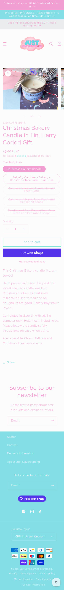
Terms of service (23, 579)
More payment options (32, 261)
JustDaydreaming (29, 569)
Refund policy (28, 573)
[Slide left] (24, 116)
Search (11, 436)
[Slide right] (40, 116)
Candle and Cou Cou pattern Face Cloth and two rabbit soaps (34, 212)
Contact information (34, 585)
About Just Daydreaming (23, 461)
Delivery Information (20, 453)
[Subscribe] (53, 420)
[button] (5, 44)
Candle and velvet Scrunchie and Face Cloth (31, 190)
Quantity (8, 221)
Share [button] (11, 362)
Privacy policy (47, 573)
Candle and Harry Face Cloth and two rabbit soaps (33, 201)
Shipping (21, 156)
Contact (12, 444)
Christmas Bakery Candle (24, 168)
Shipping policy (44, 579)
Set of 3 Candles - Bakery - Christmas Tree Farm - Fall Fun (31, 179)
